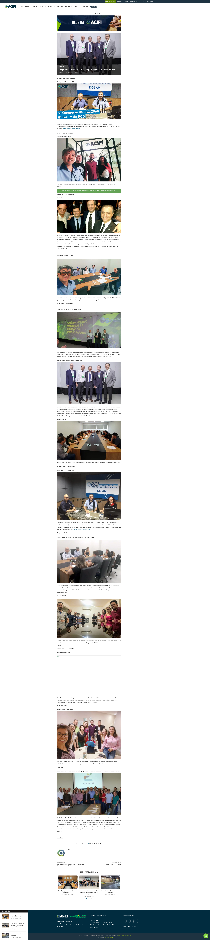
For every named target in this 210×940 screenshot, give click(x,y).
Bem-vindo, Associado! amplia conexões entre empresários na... (17, 925)
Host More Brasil (108, 937)
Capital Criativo (37, 6)
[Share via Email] (100, 844)
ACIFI (62, 72)
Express (60, 837)
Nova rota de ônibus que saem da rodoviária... (110, 891)
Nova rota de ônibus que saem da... (18, 934)
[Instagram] (97, 13)
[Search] (99, 6)
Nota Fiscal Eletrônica (122, 1)
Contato (85, 6)
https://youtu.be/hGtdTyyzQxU (71, 129)
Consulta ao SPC (133, 1)
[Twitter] (95, 13)
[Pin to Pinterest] (96, 844)
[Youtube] (99, 13)
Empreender (68, 6)
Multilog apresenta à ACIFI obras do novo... (17, 915)
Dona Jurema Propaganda (124, 935)
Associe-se (94, 6)
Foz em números (50, 6)
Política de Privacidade (129, 926)
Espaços (77, 6)
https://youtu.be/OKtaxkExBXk (81, 529)
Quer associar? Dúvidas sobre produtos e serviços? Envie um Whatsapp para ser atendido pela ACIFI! (89, 191)
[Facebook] (93, 13)
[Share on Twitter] (94, 844)
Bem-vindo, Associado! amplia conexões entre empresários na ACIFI (89, 892)
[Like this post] (90, 844)
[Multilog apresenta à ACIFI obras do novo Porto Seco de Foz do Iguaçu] (68, 882)
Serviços (59, 6)
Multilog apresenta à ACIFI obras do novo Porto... (67, 891)
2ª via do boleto (149, 1)
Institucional (25, 6)
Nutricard (141, 1)
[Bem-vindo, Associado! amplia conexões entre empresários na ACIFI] (89, 882)
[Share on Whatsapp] (98, 844)
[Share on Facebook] (92, 844)
